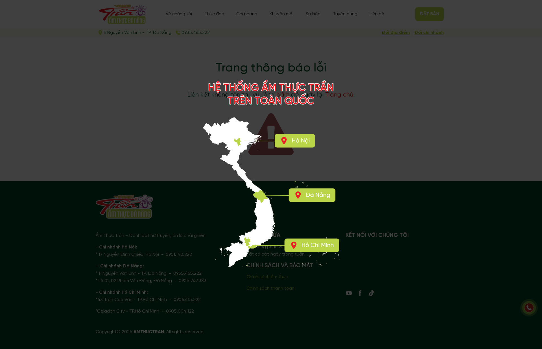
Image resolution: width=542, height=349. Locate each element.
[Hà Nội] (294, 141)
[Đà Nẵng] (312, 195)
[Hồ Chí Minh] (311, 245)
